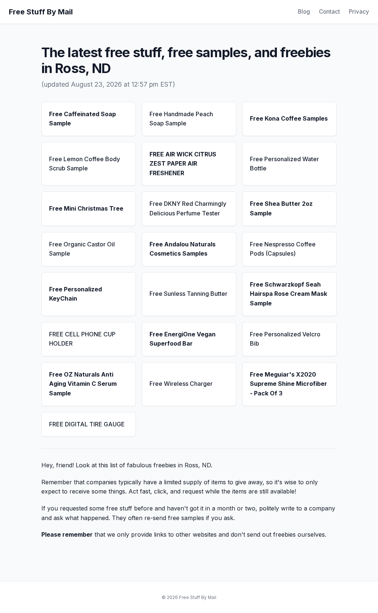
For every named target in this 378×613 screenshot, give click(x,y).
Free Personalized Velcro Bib (285, 338)
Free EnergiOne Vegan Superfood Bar (183, 338)
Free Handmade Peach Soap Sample (181, 118)
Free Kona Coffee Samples (289, 118)
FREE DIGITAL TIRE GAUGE (87, 424)
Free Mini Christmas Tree (86, 208)
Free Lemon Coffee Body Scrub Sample (84, 163)
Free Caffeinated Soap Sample (82, 118)
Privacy (359, 11)
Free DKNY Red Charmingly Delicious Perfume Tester (188, 208)
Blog (304, 11)
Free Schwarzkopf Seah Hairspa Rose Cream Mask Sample (288, 294)
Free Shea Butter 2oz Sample (281, 208)
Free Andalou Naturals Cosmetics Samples (183, 248)
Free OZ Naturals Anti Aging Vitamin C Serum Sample (83, 384)
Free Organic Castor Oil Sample (82, 248)
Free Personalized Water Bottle (284, 163)
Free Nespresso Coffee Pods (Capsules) (283, 248)
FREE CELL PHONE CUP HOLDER (82, 338)
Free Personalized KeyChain (75, 293)
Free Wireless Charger (181, 383)
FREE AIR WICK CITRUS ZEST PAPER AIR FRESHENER (183, 163)
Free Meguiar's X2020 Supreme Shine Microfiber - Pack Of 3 (288, 384)
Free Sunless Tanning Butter (188, 293)
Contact (329, 11)
